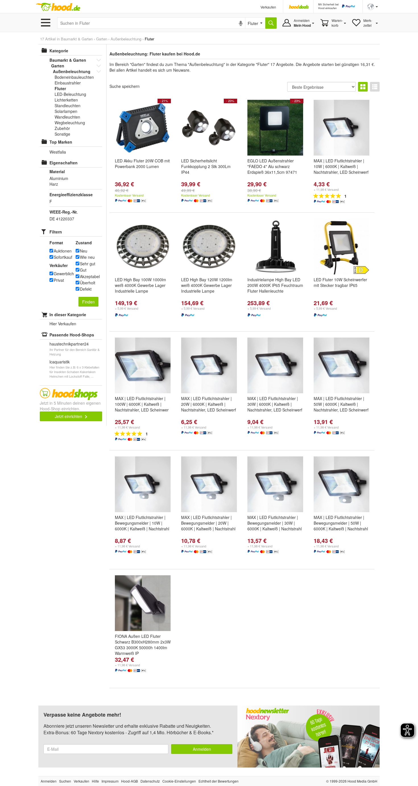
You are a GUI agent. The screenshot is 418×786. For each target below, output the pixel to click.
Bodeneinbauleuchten (74, 77)
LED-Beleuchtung (70, 94)
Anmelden (202, 749)
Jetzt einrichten (69, 416)
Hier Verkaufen (62, 323)
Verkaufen (268, 7)
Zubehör (62, 128)
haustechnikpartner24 (69, 344)
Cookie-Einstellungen (179, 781)
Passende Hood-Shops (71, 335)
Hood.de (58, 7)
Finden (88, 302)
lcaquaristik (59, 362)
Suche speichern (124, 86)
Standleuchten (67, 105)
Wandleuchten (67, 117)
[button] (372, 6)
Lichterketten (66, 100)
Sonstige (62, 134)
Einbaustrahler (68, 83)
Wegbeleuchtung (70, 122)
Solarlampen (66, 111)
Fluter (60, 88)
